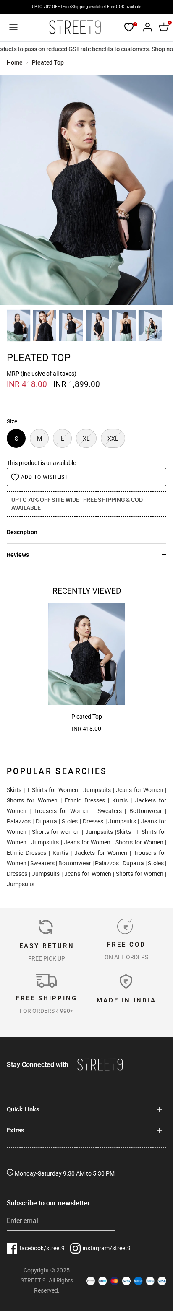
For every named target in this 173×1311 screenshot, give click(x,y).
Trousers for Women (62, 810)
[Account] (145, 27)
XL (86, 438)
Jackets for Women (100, 852)
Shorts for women (56, 831)
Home (15, 62)
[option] (86, 190)
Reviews (18, 554)
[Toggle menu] (13, 27)
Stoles (70, 821)
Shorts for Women (32, 800)
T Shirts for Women (52, 790)
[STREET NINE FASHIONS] (75, 27)
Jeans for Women (139, 790)
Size (12, 421)
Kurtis (120, 800)
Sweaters (109, 810)
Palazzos (19, 821)
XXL (112, 438)
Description (22, 532)
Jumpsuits (97, 790)
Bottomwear (145, 810)
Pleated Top (48, 62)
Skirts (14, 790)
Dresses (93, 821)
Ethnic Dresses (85, 800)
